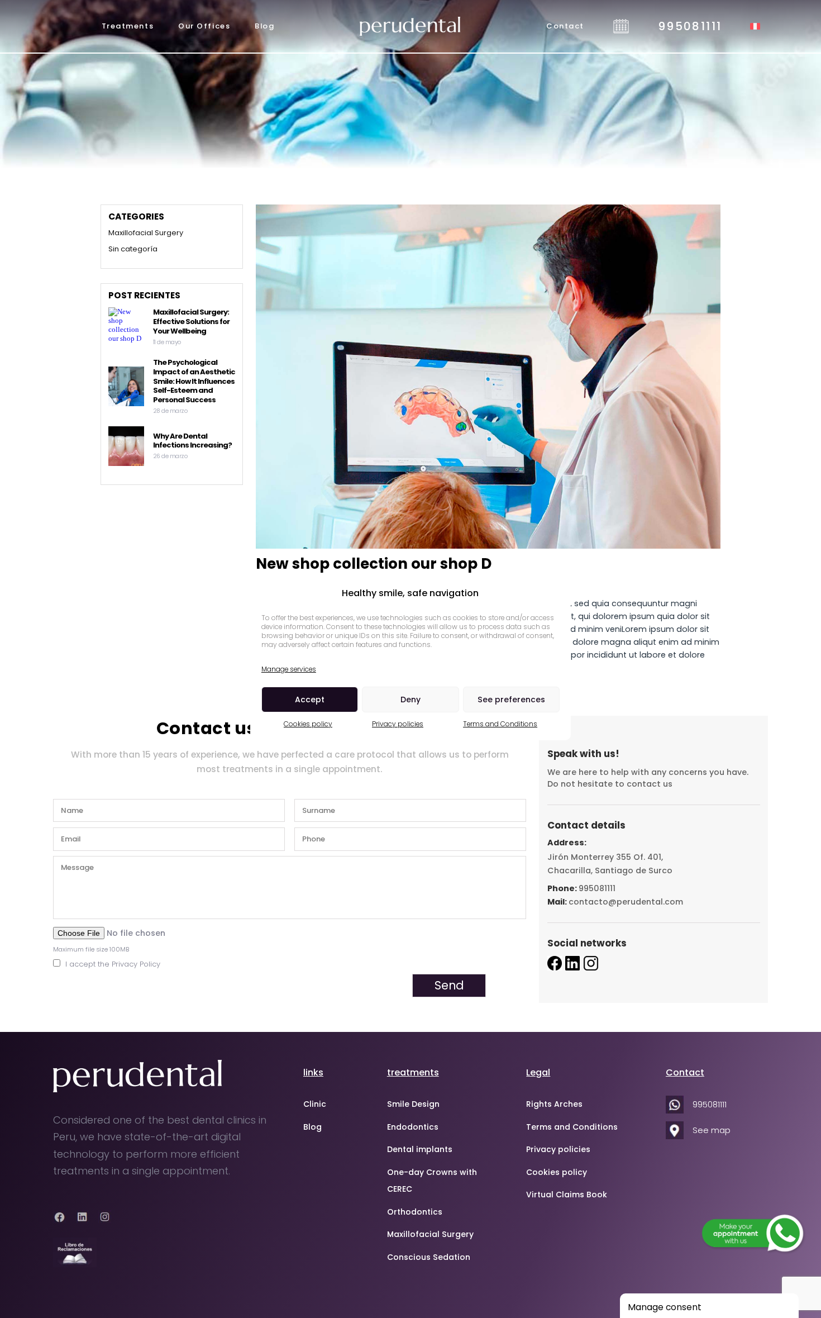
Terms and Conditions (500, 724)
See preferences (511, 699)
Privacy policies (397, 724)
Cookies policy (308, 724)
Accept (309, 699)
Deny (410, 699)
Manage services (288, 669)
